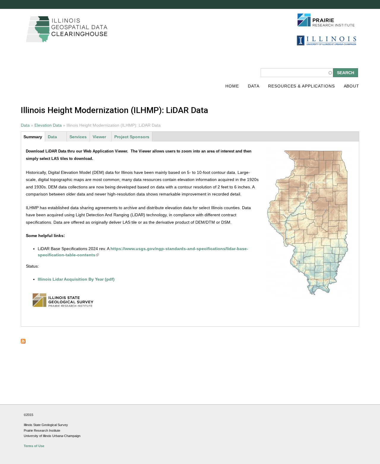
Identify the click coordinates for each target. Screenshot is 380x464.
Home (232, 86)
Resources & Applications (301, 86)
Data (253, 86)
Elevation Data (48, 125)
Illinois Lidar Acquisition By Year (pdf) (76, 279)
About (351, 86)
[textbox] (297, 72)
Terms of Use (34, 446)
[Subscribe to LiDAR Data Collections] (23, 342)
